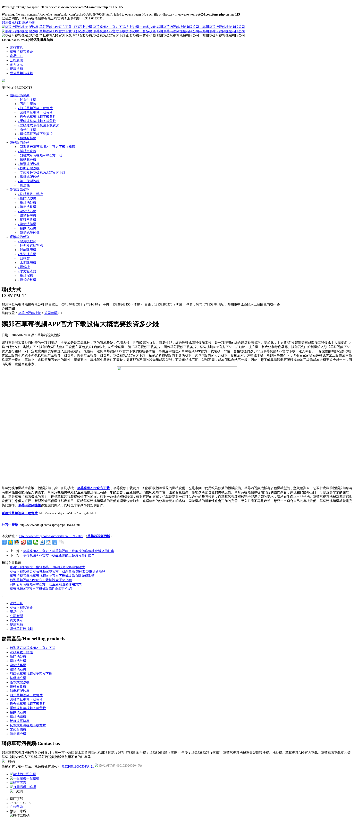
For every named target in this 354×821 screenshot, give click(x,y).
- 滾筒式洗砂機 (29, 232)
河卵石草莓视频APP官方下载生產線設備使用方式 (46, 584)
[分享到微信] (36, 542)
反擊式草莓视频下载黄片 (28, 725)
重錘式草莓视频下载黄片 (28, 708)
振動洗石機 (18, 712)
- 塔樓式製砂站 (29, 177)
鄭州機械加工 (11, 22)
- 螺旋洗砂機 (27, 202)
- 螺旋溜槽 (25, 275)
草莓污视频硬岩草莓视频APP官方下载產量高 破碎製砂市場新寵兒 (57, 571)
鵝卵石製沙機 (20, 691)
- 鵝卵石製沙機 (29, 168)
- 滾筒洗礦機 (27, 224)
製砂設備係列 (20, 142)
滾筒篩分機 (18, 734)
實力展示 (16, 64)
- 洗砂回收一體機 (30, 194)
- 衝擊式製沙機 (29, 164)
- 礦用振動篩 (27, 241)
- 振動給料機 (27, 138)
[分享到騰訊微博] (29, 542)
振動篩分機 (18, 678)
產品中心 (16, 56)
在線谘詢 (16, 807)
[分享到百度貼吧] (42, 542)
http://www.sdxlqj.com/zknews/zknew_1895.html (51, 536)
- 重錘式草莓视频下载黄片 (37, 121)
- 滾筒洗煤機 (27, 207)
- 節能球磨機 (27, 250)
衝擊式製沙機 (20, 682)
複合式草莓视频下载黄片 (28, 703)
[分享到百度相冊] (48, 542)
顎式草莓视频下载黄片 (26, 695)
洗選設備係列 (20, 189)
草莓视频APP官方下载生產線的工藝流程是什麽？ (59, 555)
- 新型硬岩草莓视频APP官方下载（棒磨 (46, 146)
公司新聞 (16, 60)
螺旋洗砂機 (18, 661)
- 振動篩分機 (27, 159)
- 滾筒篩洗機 (27, 215)
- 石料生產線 (27, 104)
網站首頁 (16, 47)
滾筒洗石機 (18, 669)
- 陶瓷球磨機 (27, 254)
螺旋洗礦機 (18, 716)
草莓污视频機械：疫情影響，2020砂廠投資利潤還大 (47, 567)
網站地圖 (28, 22)
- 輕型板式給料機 (30, 245)
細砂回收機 (18, 686)
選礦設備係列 (20, 237)
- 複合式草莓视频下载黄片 (37, 116)
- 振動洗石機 (27, 228)
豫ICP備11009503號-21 (77, 766)
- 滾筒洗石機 (27, 211)
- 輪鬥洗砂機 (27, 198)
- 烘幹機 (24, 267)
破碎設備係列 (20, 95)
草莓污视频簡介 (21, 51)
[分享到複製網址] (61, 542)
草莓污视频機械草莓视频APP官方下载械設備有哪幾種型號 (52, 575)
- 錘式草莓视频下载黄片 (35, 134)
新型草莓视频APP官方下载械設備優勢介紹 (41, 580)
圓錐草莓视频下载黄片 (26, 699)
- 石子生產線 (27, 129)
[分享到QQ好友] (16, 542)
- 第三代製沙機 (29, 181)
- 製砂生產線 (27, 151)
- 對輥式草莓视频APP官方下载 (40, 155)
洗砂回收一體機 (21, 652)
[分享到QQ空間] (10, 542)
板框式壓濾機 (20, 721)
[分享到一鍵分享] (55, 542)
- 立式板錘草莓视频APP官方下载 (41, 172)
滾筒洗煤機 (18, 665)
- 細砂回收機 (27, 219)
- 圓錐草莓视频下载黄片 (35, 112)
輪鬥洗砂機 (18, 656)
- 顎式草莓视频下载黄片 (35, 108)
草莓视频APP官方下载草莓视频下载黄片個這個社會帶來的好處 (68, 551)
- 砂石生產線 (27, 99)
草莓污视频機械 (29, 313)
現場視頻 (16, 69)
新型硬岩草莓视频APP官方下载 (32, 648)
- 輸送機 (24, 185)
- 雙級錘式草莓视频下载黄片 (38, 125)
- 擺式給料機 (27, 280)
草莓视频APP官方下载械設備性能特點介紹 (41, 588)
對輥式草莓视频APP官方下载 (31, 673)
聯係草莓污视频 (21, 73)
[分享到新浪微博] (23, 542)
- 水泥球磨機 (27, 262)
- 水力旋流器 (27, 271)
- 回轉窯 (24, 258)
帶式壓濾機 (18, 729)
